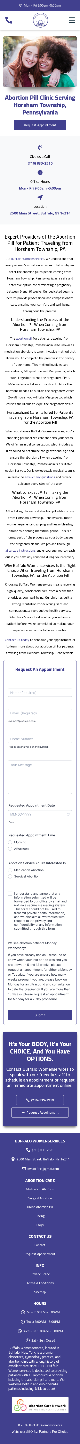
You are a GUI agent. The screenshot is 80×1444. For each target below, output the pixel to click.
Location (40, 206)
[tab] (40, 1368)
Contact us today (17, 640)
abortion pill (24, 338)
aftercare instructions (20, 550)
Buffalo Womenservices (27, 259)
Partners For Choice (53, 1431)
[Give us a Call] (40, 147)
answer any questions (40, 477)
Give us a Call (40, 156)
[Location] (40, 197)
